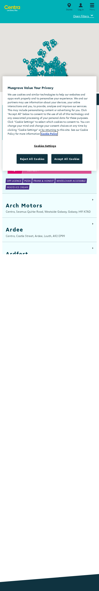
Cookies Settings (45, 145)
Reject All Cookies (32, 158)
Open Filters (83, 15)
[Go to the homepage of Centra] (12, 7)
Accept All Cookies (66, 158)
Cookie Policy (49, 133)
